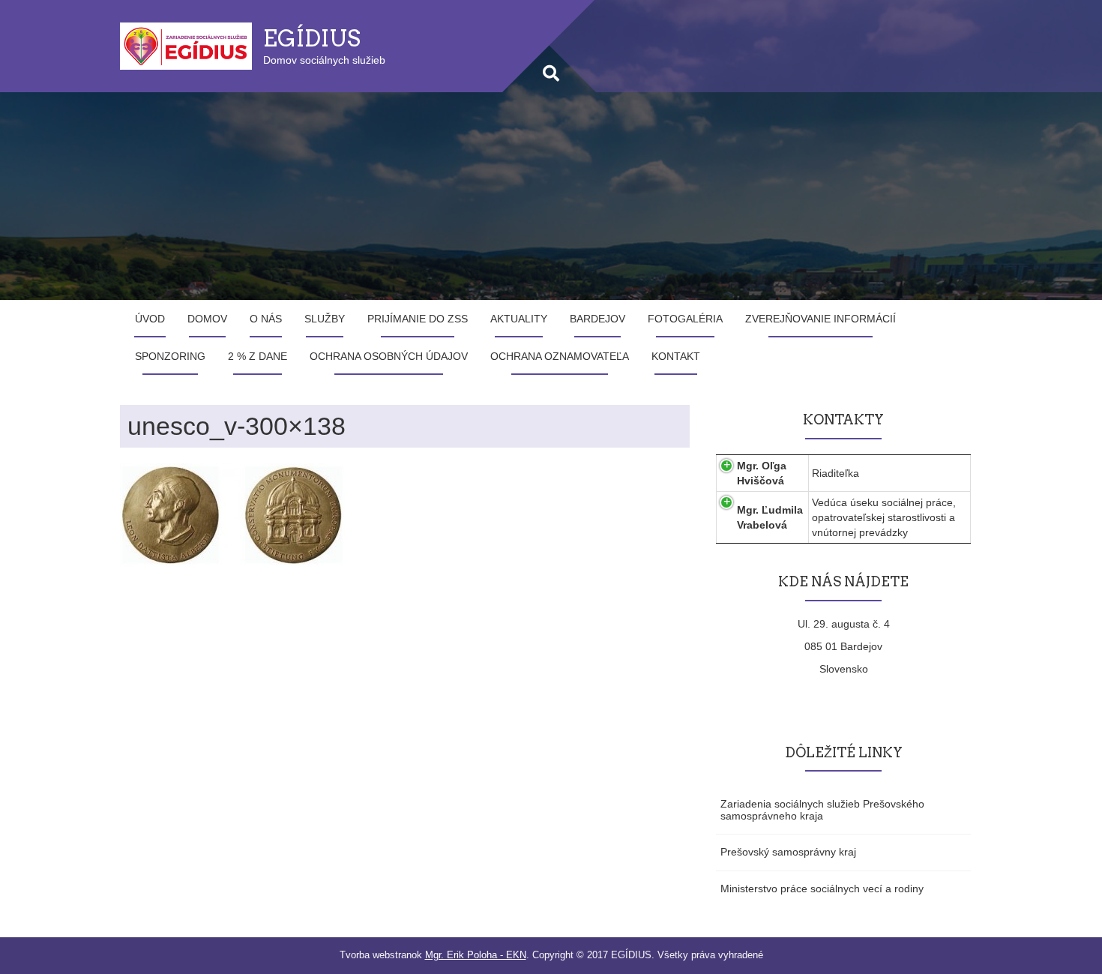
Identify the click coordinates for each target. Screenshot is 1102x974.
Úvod (150, 319)
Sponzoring (170, 356)
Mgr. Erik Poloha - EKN (475, 955)
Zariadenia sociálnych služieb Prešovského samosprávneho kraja (822, 809)
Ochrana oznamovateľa (559, 356)
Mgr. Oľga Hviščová (761, 473)
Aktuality (518, 319)
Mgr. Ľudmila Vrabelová (770, 517)
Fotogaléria (685, 319)
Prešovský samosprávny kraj (788, 852)
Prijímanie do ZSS (417, 319)
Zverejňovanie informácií (820, 319)
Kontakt (675, 356)
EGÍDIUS (312, 38)
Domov (207, 319)
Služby (324, 319)
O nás (266, 319)
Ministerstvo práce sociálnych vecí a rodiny (822, 889)
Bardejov (597, 319)
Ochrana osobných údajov (389, 356)
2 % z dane (257, 356)
